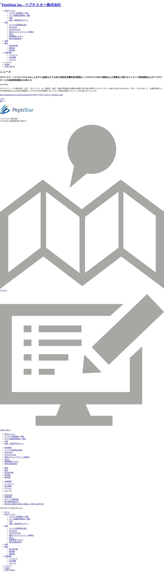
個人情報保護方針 (11, 502)
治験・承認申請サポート (19, 20)
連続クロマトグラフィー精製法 (21, 32)
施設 (6, 43)
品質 (6, 41)
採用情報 (8, 497)
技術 (6, 22)
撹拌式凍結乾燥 (15, 39)
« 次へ (2, 99)
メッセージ (13, 55)
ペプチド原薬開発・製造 (19, 13)
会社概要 (12, 57)
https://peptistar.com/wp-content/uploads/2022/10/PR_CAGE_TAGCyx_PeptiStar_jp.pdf (31, 95)
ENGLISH (8, 495)
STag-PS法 (13, 27)
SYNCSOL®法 (14, 29)
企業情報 (8, 53)
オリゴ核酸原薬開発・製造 (19, 15)
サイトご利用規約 (11, 499)
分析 (10, 18)
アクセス (12, 60)
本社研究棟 (13, 46)
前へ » (2, 101)
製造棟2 (12, 50)
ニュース (8, 62)
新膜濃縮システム (16, 36)
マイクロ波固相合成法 (18, 25)
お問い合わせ (9, 66)
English (7, 64)
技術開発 (8, 448)
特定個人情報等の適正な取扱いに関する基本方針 (24, 504)
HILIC (11, 34)
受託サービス (9, 11)
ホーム (7, 512)
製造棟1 (12, 48)
